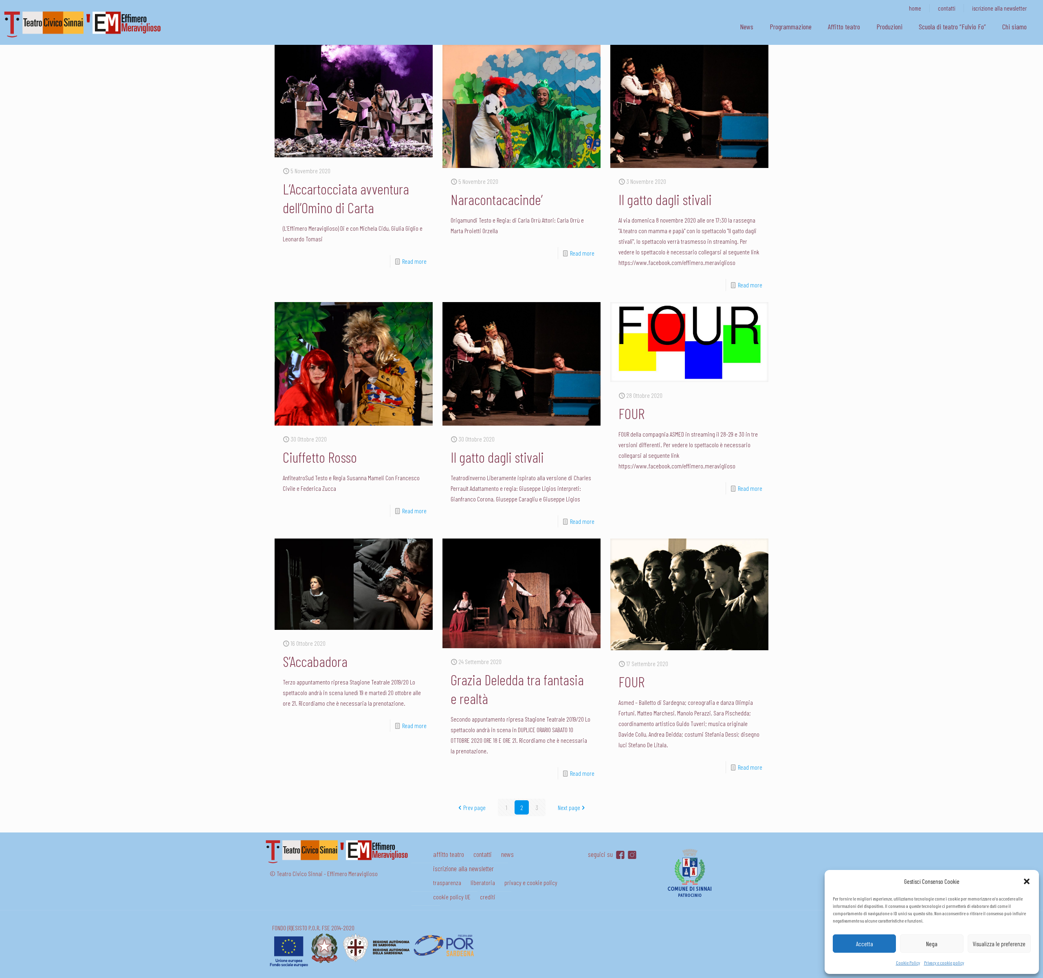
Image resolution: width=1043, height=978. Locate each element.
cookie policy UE (452, 897)
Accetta (864, 943)
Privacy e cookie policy (944, 962)
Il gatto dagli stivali (665, 199)
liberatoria (483, 882)
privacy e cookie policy (530, 882)
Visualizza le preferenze (999, 943)
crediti (487, 897)
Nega (931, 943)
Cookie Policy (908, 962)
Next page (569, 807)
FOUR (631, 413)
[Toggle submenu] (790, 41)
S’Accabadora (315, 661)
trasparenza (447, 882)
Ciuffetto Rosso (320, 457)
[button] (1027, 881)
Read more (414, 261)
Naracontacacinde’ (497, 199)
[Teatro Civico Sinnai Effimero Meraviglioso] (85, 37)
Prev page (474, 807)
